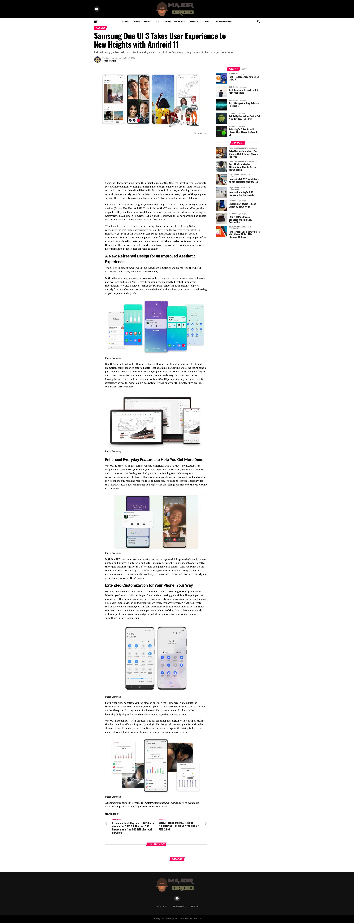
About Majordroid (178, 906)
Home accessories (224, 21)
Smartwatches (194, 21)
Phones (125, 21)
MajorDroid (110, 61)
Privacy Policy (161, 906)
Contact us (194, 906)
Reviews (147, 21)
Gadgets (208, 21)
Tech (156, 21)
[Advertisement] (150, 157)
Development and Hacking (173, 21)
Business (136, 21)
